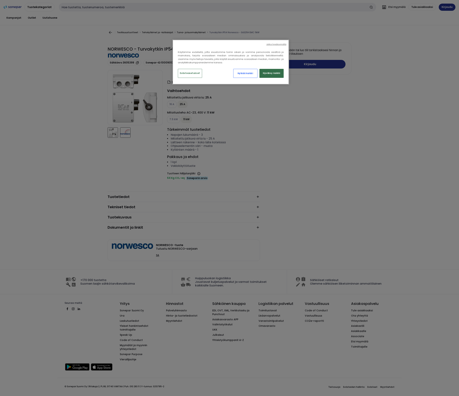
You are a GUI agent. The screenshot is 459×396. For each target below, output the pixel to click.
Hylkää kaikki (245, 73)
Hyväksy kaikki (271, 73)
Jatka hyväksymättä (276, 44)
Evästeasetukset (190, 73)
